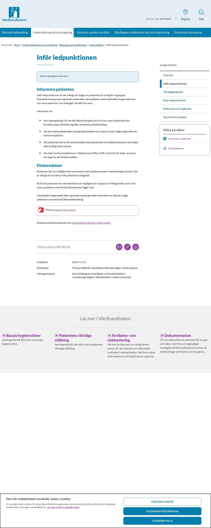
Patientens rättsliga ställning (73, 337)
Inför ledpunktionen (117, 44)
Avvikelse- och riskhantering (121, 337)
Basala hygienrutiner (23, 335)
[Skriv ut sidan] (135, 247)
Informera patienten (179, 138)
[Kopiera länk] (127, 247)
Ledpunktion (96, 44)
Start (17, 44)
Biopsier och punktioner (73, 44)
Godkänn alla (162, 520)
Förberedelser (176, 148)
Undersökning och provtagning (39, 44)
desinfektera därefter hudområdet (91, 222)
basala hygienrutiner (65, 209)
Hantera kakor (162, 501)
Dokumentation (178, 335)
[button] (186, 15)
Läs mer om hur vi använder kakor (63, 507)
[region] (105, 511)
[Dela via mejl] (119, 247)
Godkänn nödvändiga (162, 511)
